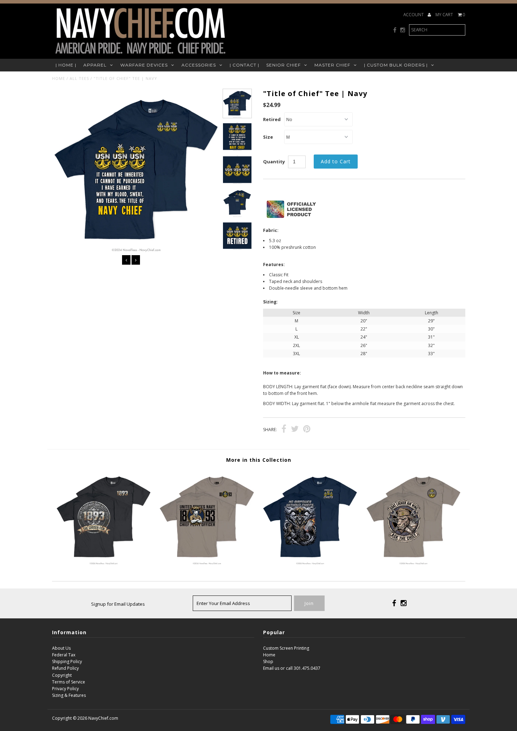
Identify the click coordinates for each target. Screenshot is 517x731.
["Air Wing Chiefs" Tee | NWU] (413, 564)
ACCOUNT (414, 15)
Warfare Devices (144, 65)
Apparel (95, 65)
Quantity (274, 161)
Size (268, 137)
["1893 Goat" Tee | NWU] (206, 564)
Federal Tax (63, 655)
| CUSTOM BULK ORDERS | (396, 65)
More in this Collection (258, 459)
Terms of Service (68, 682)
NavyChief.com (103, 718)
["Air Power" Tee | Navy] (310, 564)
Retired (272, 119)
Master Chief (332, 65)
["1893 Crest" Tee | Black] (103, 564)
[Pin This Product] (307, 430)
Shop (268, 661)
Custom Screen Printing (286, 648)
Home (58, 78)
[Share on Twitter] (295, 430)
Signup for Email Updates (118, 604)
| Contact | (244, 65)
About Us (61, 648)
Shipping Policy (67, 661)
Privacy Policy (65, 689)
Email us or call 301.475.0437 (291, 668)
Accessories (198, 65)
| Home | (66, 65)
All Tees (79, 78)
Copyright (62, 675)
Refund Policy (65, 668)
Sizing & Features (69, 695)
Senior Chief (283, 65)
